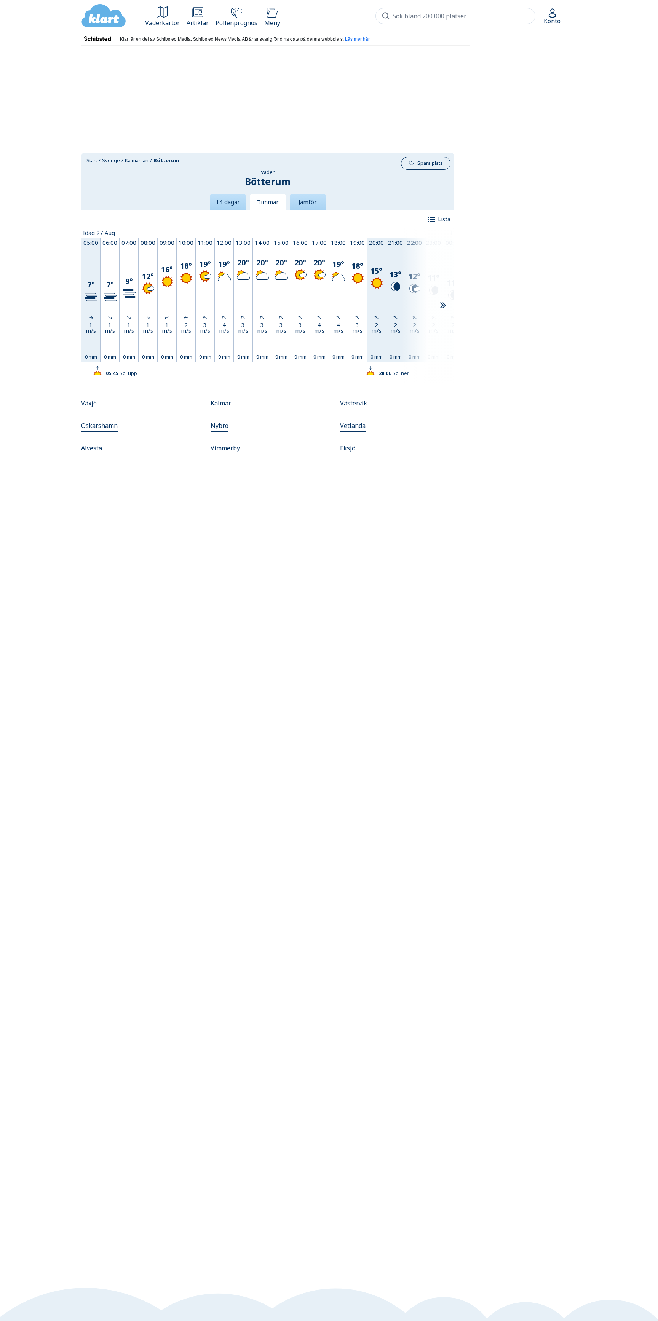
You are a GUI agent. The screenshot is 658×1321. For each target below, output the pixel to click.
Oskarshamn (99, 425)
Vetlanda (353, 425)
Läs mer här (357, 38)
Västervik (353, 403)
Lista (444, 219)
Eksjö (347, 448)
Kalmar (221, 403)
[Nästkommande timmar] (442, 306)
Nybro (219, 425)
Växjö (89, 403)
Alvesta (91, 448)
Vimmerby (225, 448)
